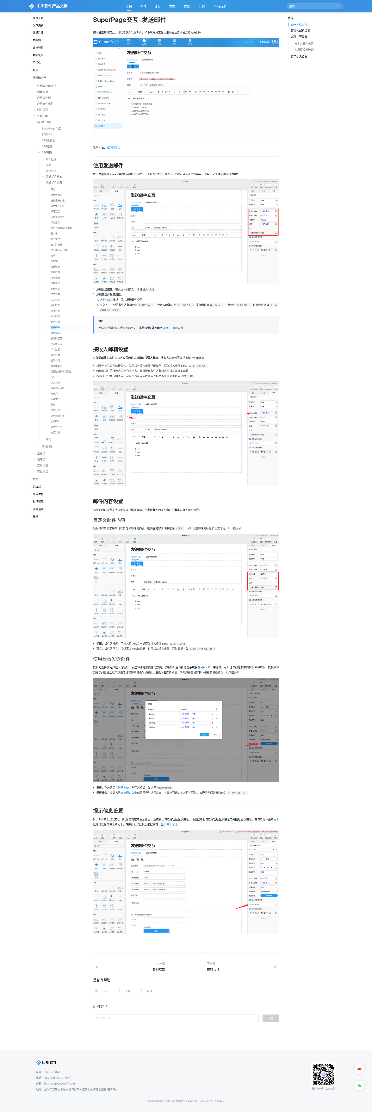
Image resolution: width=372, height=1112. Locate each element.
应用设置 (42, 465)
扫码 (53, 377)
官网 (187, 8)
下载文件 (55, 399)
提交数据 (51, 170)
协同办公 (207, 667)
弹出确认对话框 (59, 250)
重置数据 (55, 272)
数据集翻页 (56, 366)
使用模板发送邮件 (305, 49)
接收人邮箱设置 (300, 30)
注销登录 (55, 410)
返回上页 (55, 360)
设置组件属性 (58, 200)
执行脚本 (55, 421)
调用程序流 (56, 426)
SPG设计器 (48, 140)
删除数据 (55, 310)
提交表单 (55, 294)
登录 (53, 404)
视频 (143, 7)
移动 (48, 439)
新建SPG (47, 134)
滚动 (53, 255)
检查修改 (55, 283)
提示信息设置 (299, 56)
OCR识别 (55, 382)
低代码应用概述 (46, 85)
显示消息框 (56, 244)
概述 (53, 189)
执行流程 (55, 432)
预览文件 (55, 393)
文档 (129, 7)
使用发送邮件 (299, 24)
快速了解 (38, 18)
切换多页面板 (58, 217)
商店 (172, 8)
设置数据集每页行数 (61, 371)
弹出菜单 (55, 222)
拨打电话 (55, 333)
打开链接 (55, 211)
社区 (202, 8)
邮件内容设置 (299, 36)
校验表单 (55, 277)
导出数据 (55, 349)
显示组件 (55, 239)
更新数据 (55, 305)
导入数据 (55, 316)
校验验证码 (56, 344)
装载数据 (55, 266)
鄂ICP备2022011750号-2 (161, 1100)
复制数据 (55, 322)
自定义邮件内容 (303, 43)
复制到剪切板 (58, 415)
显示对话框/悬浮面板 (61, 228)
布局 (48, 164)
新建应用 (42, 91)
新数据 (54, 261)
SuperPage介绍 (51, 128)
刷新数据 (55, 288)
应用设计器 (44, 97)
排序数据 (55, 355)
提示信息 (171, 824)
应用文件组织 (45, 103)
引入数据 (51, 159)
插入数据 (55, 299)
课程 (157, 7)
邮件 (167, 327)
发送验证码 (56, 338)
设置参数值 (56, 194)
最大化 (54, 233)
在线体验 (220, 8)
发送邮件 (55, 327)
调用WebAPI (57, 388)
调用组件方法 (58, 205)
